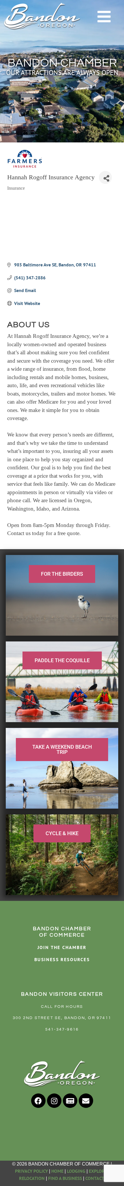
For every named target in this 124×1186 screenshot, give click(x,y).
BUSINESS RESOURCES (62, 959)
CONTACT (95, 1178)
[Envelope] (86, 1100)
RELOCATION (32, 1178)
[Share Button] (105, 177)
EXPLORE (98, 1171)
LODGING (76, 1171)
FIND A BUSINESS (65, 1178)
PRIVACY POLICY (31, 1171)
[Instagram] (54, 1100)
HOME (57, 1171)
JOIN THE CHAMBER (62, 947)
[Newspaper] (70, 1100)
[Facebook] (38, 1100)
